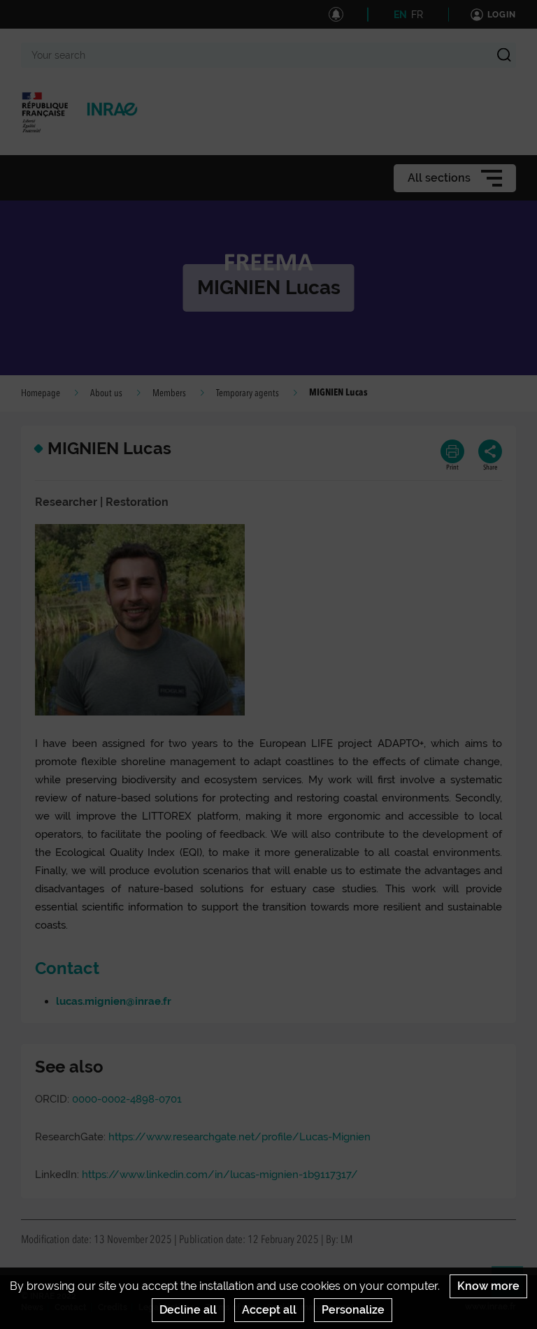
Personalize (353, 1309)
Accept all (269, 1309)
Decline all (188, 1309)
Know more (488, 1286)
